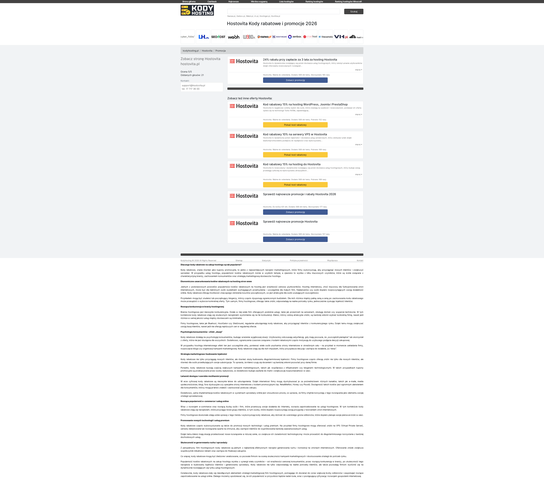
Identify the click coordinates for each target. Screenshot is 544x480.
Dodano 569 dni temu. (300, 75)
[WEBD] (249, 37)
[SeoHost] (218, 37)
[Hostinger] (280, 37)
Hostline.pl (275, 16)
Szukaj (353, 11)
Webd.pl (249, 16)
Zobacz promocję (295, 80)
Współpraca (332, 260)
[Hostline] (356, 37)
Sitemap (239, 260)
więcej (358, 70)
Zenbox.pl (240, 16)
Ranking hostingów (314, 1)
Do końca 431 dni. (280, 207)
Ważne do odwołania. (282, 75)
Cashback (212, 1)
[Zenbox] (295, 37)
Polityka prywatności (299, 260)
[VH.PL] (341, 37)
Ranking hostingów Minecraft (348, 1)
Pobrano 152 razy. (319, 120)
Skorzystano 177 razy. (317, 207)
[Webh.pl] (234, 37)
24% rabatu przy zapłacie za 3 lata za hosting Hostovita (300, 59)
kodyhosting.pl (191, 50)
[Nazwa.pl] (264, 37)
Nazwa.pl (231, 16)
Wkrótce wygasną (259, 1)
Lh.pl (256, 16)
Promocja (220, 50)
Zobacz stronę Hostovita (200, 59)
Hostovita (207, 50)
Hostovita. (267, 75)
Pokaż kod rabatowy (295, 124)
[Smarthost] (310, 37)
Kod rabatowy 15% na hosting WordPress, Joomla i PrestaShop (305, 104)
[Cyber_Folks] (188, 37)
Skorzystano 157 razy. (320, 234)
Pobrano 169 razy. (319, 150)
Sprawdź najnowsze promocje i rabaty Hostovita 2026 (299, 194)
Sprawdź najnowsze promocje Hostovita (290, 221)
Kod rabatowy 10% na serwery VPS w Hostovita (295, 134)
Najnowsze (234, 1)
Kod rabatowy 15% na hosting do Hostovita (291, 164)
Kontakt (360, 260)
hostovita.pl (190, 64)
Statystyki (266, 260)
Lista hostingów (286, 1)
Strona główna (189, 1)
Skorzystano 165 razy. (320, 75)
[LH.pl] (203, 37)
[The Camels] (326, 37)
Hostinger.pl (265, 16)
